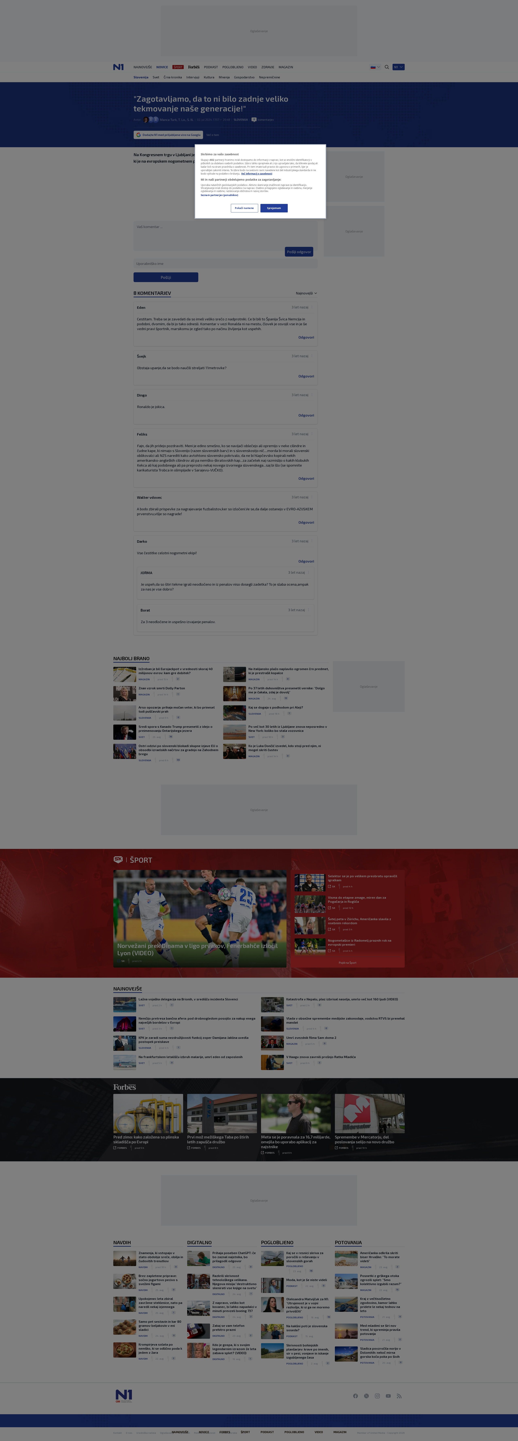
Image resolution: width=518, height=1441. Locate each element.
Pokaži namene (244, 208)
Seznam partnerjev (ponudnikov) (219, 195)
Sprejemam (274, 208)
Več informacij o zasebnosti (256, 173)
